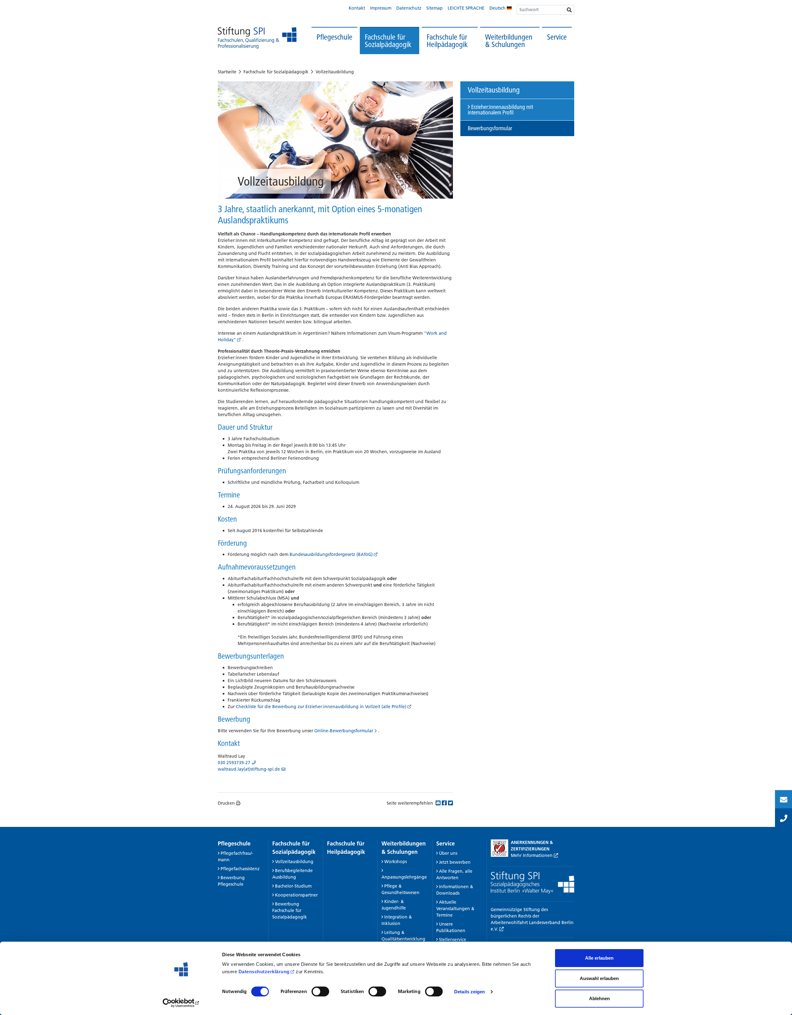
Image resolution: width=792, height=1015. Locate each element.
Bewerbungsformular (490, 128)
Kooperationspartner (296, 895)
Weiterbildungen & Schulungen (508, 40)
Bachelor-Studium (293, 886)
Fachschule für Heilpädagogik (447, 40)
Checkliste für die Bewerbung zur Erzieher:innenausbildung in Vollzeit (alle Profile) (321, 706)
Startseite (227, 72)
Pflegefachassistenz (240, 868)
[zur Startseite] (257, 38)
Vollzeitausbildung (335, 72)
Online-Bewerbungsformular (343, 730)
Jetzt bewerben (455, 862)
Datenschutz (408, 8)
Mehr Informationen (532, 855)
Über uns (448, 853)
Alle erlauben (599, 958)
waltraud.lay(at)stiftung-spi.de (249, 769)
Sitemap (434, 8)
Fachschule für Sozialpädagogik (388, 40)
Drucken (226, 803)
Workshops (395, 861)
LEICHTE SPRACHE (466, 8)
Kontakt (357, 8)
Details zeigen (469, 991)
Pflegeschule (334, 36)
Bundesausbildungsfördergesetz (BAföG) (331, 554)
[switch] (320, 991)
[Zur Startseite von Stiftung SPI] (532, 882)
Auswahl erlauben (599, 978)
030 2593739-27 (234, 762)
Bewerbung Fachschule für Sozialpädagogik (289, 910)
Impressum (380, 8)
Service (557, 36)
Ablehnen (599, 998)
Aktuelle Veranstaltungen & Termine (455, 908)
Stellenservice (452, 939)
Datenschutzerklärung (264, 971)
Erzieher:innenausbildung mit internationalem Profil (500, 109)
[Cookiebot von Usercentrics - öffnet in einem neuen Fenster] (181, 1003)
